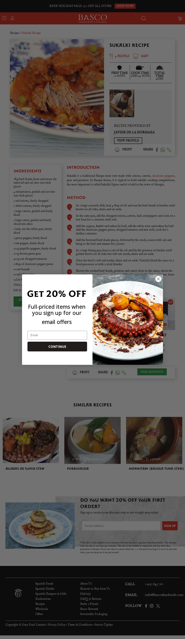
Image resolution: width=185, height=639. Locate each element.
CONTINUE (57, 346)
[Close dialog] (158, 279)
